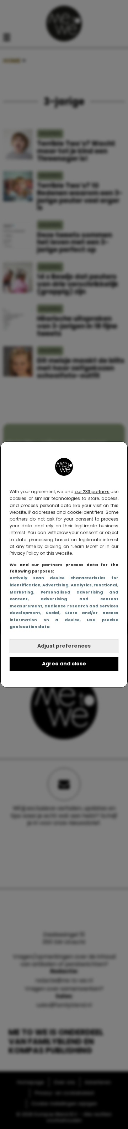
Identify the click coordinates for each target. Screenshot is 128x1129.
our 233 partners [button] (92, 492)
